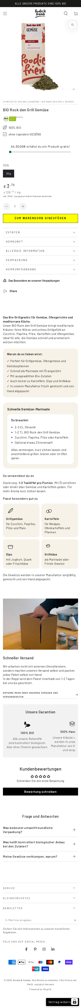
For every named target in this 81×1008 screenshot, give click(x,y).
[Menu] (5, 13)
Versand (18, 196)
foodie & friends (22, 980)
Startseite (10, 101)
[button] (66, 13)
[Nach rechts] (73, 89)
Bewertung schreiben (40, 791)
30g (10, 175)
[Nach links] (63, 89)
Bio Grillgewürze (29, 101)
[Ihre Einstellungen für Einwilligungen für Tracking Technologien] (74, 1001)
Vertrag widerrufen (62, 1002)
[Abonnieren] (76, 920)
